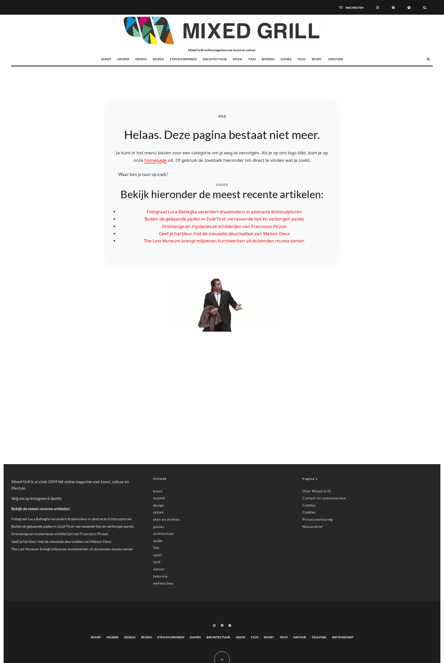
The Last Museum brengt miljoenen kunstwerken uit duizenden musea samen (224, 241)
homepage (155, 160)
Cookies (309, 512)
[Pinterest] (393, 7)
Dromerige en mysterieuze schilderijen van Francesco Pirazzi (224, 226)
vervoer (335, 59)
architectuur (215, 59)
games (286, 59)
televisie (160, 576)
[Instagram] (377, 7)
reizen (158, 59)
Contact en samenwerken (324, 498)
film (252, 59)
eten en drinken (183, 59)
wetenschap (163, 583)
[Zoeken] (425, 7)
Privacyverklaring (317, 519)
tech (302, 59)
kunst (106, 59)
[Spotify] (409, 7)
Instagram (38, 498)
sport (317, 59)
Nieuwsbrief (312, 527)
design (141, 59)
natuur (158, 569)
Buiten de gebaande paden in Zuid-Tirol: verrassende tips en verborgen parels (224, 219)
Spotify (56, 498)
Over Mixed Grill (316, 491)
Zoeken (222, 184)
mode (237, 59)
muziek (123, 59)
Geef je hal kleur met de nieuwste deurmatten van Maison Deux (224, 233)
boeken (268, 59)
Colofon (309, 505)
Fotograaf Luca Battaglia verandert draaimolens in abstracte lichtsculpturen (224, 212)
